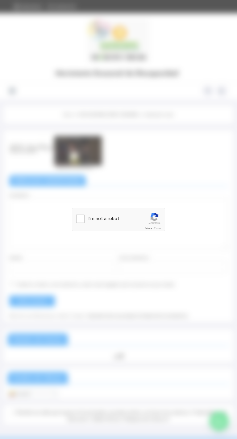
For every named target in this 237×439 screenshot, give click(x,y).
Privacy (148, 228)
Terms (157, 228)
